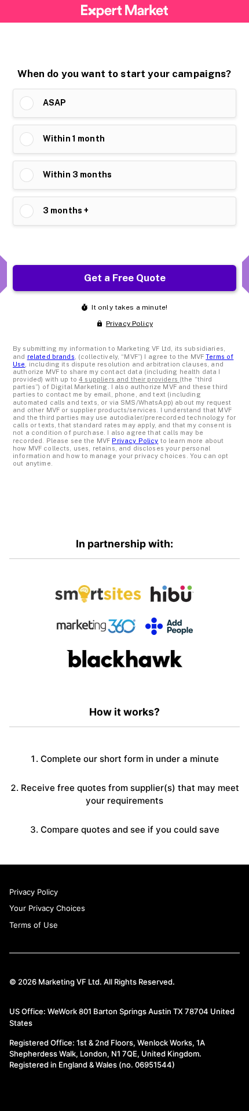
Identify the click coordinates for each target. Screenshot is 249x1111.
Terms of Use (33, 925)
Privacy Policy (33, 891)
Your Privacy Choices (47, 908)
